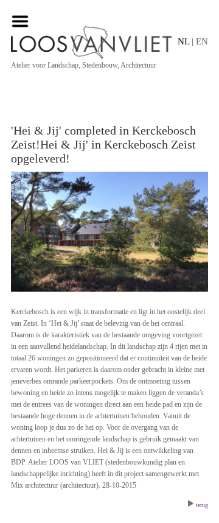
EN (202, 41)
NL (183, 41)
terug (202, 505)
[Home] (109, 42)
